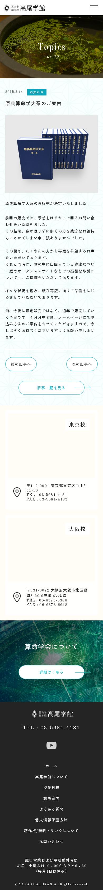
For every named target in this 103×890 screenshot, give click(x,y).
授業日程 (51, 788)
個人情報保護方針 (51, 820)
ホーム (51, 766)
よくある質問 (51, 809)
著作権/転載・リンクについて (51, 831)
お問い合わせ (51, 842)
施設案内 (51, 799)
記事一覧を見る (51, 388)
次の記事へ (82, 364)
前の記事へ (21, 364)
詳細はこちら (51, 672)
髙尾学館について (51, 777)
